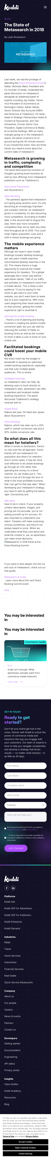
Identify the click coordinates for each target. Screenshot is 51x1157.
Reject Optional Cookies (25, 1148)
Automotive (10, 962)
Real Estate (10, 975)
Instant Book (11, 408)
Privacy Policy (32, 1136)
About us (9, 996)
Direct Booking (12, 196)
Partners (8, 1023)
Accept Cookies (26, 1142)
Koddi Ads (9, 901)
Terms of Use (8, 1136)
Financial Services (14, 969)
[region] (25, 1135)
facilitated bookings (14, 378)
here (6, 590)
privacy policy (31, 830)
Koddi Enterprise (13, 921)
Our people (10, 1003)
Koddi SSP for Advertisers (18, 908)
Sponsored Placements (16, 186)
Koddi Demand (12, 928)
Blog (6, 1104)
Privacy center (12, 1070)
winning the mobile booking (19, 316)
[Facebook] (6, 888)
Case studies (11, 1084)
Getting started (12, 1043)
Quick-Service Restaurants (18, 982)
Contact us (10, 1029)
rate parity (9, 500)
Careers (8, 1009)
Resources (10, 1097)
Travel (7, 949)
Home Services (12, 955)
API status (9, 1063)
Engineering (10, 1057)
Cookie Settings (25, 1154)
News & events (12, 1016)
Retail (7, 942)
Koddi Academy (12, 1091)
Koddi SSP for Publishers (17, 915)
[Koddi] (11, 7)
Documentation (12, 1050)
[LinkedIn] (13, 888)
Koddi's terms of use (15, 830)
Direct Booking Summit (31, 83)
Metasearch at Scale (15, 577)
